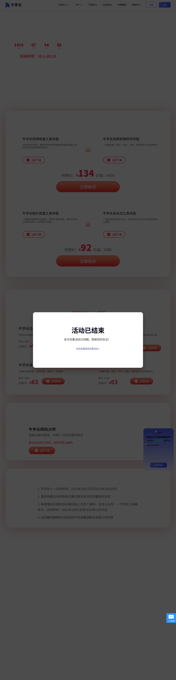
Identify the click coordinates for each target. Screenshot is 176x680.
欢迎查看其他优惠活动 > (88, 348)
